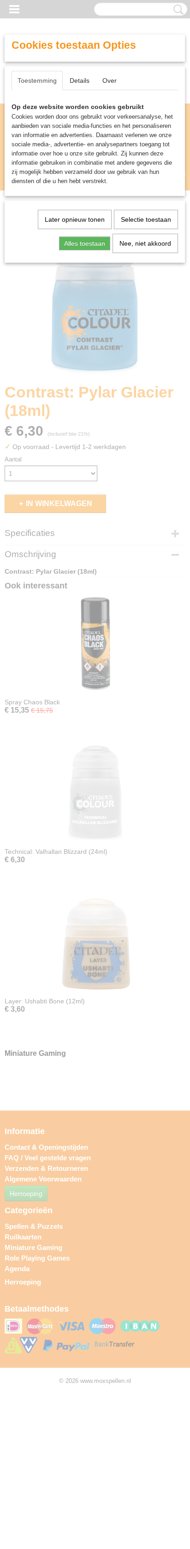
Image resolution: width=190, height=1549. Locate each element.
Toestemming (37, 80)
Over (109, 80)
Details (79, 80)
